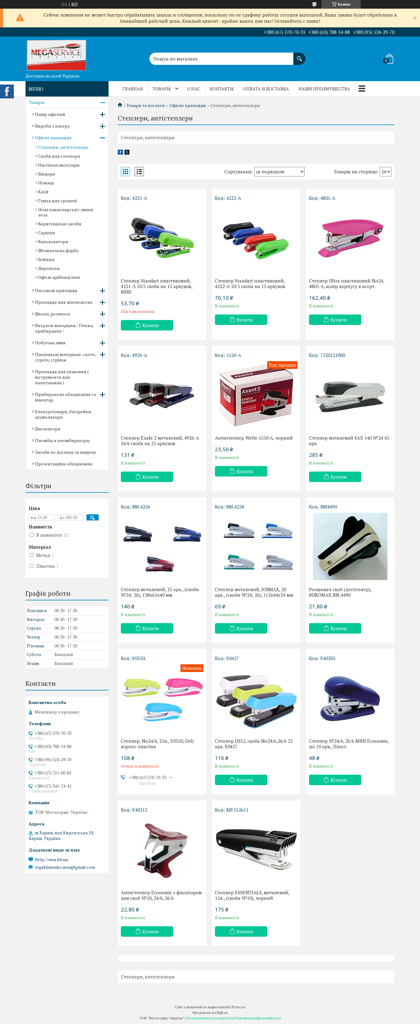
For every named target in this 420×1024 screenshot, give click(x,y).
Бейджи (46, 259)
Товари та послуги (145, 105)
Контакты (222, 89)
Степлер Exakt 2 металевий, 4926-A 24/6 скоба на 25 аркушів (160, 440)
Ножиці (46, 183)
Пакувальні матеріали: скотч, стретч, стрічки (65, 357)
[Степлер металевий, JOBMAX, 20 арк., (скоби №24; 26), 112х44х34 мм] (256, 546)
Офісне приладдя (187, 105)
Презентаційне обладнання (64, 464)
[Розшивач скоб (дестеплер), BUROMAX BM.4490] (350, 546)
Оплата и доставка (266, 89)
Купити (150, 325)
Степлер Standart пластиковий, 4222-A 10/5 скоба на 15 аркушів (250, 283)
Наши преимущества (324, 89)
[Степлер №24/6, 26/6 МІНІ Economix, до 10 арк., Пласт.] (350, 698)
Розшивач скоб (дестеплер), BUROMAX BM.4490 (340, 592)
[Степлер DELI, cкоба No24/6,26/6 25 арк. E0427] (256, 698)
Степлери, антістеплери (63, 147)
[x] (127, 153)
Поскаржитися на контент (209, 1018)
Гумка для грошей (57, 201)
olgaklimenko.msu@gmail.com (65, 867)
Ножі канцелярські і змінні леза (65, 212)
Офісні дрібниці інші (59, 277)
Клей (43, 192)
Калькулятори (53, 241)
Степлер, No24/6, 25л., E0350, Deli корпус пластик (157, 743)
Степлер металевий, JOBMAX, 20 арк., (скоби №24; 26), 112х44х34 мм (254, 592)
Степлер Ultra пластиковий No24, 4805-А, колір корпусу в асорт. (346, 283)
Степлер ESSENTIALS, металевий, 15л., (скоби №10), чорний (252, 895)
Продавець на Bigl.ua (210, 1012)
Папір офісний (50, 114)
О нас (193, 89)
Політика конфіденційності (258, 1018)
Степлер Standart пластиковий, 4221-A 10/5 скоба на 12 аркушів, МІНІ (156, 286)
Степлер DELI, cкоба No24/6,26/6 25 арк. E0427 (254, 743)
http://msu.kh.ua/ (52, 859)
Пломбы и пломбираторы (62, 440)
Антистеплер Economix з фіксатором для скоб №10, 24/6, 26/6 (161, 895)
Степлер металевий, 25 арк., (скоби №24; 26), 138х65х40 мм (160, 592)
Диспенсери (48, 429)
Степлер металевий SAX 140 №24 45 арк (349, 440)
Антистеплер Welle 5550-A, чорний (254, 438)
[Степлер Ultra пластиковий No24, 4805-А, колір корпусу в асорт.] (350, 238)
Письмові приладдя (56, 290)
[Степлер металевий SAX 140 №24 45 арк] (350, 395)
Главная (132, 89)
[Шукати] (299, 55)
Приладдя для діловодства (63, 302)
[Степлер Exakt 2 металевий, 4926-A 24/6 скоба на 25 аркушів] (162, 395)
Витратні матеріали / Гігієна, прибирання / (64, 328)
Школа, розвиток (52, 314)
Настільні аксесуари (59, 165)
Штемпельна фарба (58, 250)
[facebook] (120, 153)
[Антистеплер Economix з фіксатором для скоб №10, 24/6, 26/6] (162, 850)
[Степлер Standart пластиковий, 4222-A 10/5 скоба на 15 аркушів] (256, 238)
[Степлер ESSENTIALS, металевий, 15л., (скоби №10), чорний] (256, 850)
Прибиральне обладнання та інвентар (65, 397)
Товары (162, 89)
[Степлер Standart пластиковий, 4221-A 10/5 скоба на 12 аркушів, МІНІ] (162, 238)
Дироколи (49, 268)
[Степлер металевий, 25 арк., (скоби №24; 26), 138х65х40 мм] (162, 546)
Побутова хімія (50, 343)
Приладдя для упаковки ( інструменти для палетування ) (62, 377)
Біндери (46, 174)
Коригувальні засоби (59, 224)
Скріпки (46, 232)
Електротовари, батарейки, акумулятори (63, 414)
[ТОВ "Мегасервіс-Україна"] (56, 53)
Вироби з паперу (52, 126)
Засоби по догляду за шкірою (65, 452)
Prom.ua (238, 1007)
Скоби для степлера (59, 156)
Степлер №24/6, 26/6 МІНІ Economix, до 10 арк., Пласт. (349, 743)
